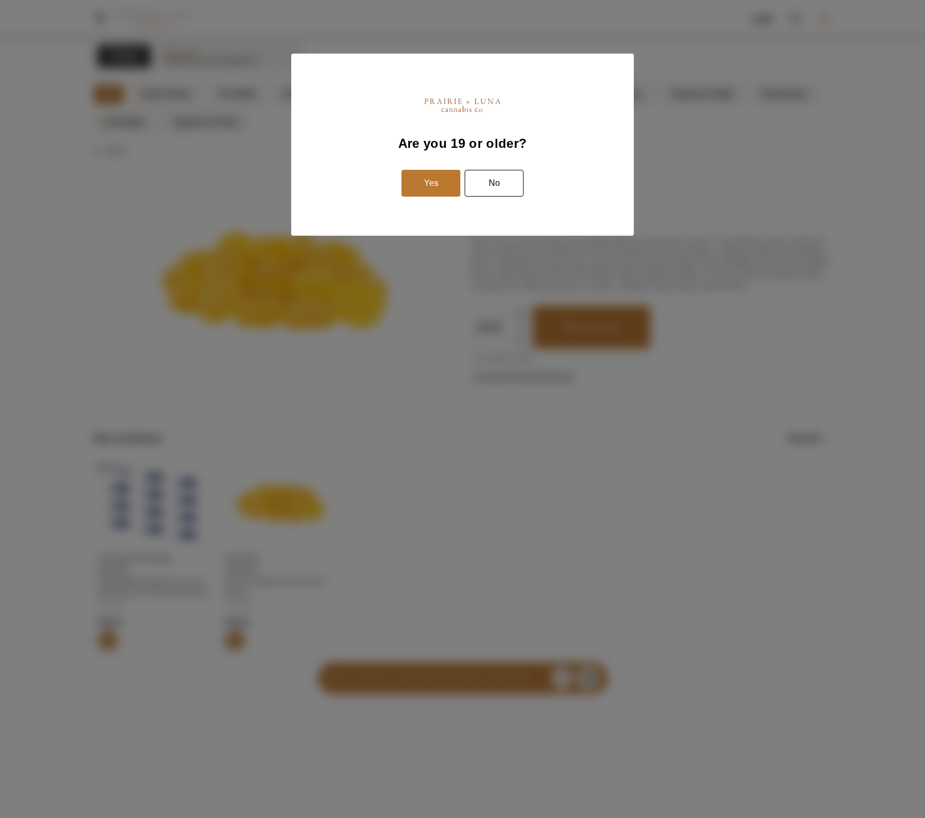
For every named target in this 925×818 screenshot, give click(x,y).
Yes (431, 182)
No (494, 182)
